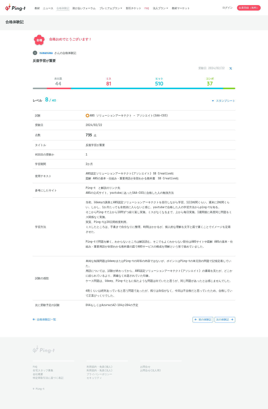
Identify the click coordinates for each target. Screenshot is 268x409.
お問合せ (145, 366)
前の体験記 (204, 319)
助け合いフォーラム (84, 8)
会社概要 (38, 374)
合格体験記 (63, 8)
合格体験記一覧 (45, 319)
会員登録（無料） (249, 7)
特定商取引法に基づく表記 (48, 377)
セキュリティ (94, 377)
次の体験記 (223, 319)
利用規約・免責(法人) (99, 370)
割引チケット (133, 8)
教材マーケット (181, 8)
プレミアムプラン (110, 8)
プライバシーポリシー (99, 374)
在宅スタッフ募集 (43, 370)
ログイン (227, 7)
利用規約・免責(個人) (99, 366)
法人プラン (159, 8)
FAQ (147, 8)
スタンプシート (224, 100)
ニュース (48, 8)
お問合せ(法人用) (150, 370)
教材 (37, 8)
